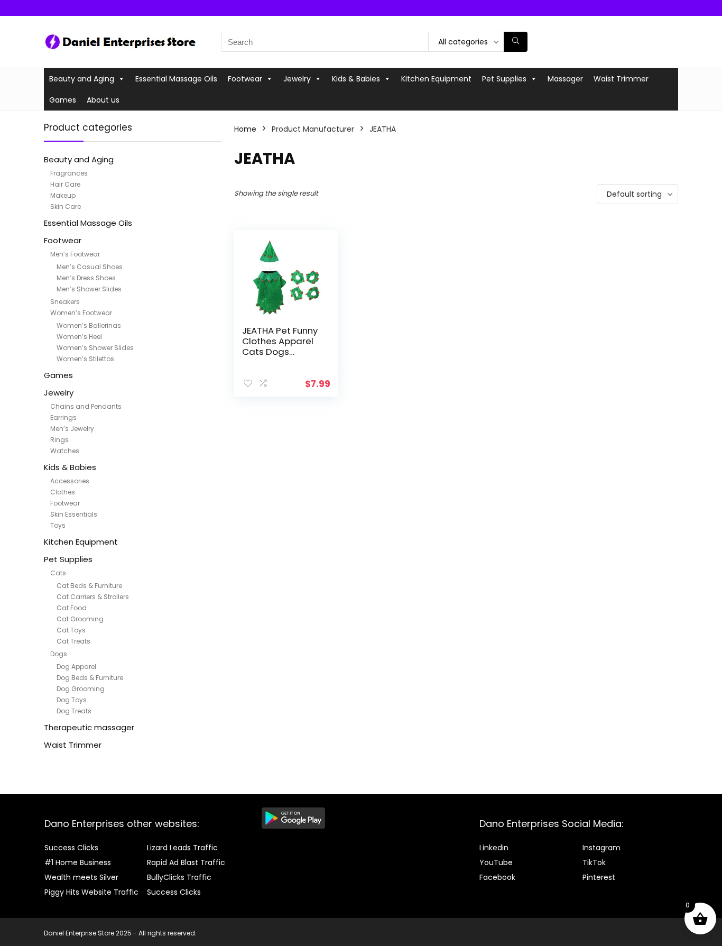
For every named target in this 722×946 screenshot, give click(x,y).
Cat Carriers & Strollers (93, 596)
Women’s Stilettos (85, 358)
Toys (58, 525)
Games (62, 100)
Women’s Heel (79, 336)
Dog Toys (72, 699)
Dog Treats (74, 710)
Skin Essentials (73, 514)
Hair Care (65, 184)
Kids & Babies (356, 79)
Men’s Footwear (75, 254)
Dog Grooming (81, 688)
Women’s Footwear (81, 312)
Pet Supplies (504, 79)
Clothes (62, 492)
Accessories (69, 480)
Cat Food (72, 607)
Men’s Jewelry (72, 428)
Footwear (245, 79)
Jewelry (297, 79)
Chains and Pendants (86, 406)
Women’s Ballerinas (89, 325)
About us (103, 100)
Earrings (63, 417)
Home (245, 129)
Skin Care (65, 206)
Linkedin (493, 847)
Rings (59, 439)
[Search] (515, 42)
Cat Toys (71, 630)
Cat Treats (73, 641)
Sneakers (65, 301)
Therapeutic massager (89, 727)
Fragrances (69, 173)
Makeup (63, 195)
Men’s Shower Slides (89, 288)
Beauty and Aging (81, 79)
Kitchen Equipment (436, 79)
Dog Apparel (76, 666)
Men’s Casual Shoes (90, 266)
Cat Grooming (80, 618)
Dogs (58, 653)
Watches (64, 450)
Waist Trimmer (621, 79)
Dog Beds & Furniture (90, 677)
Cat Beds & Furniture (89, 585)
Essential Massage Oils (176, 79)
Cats (58, 572)
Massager (565, 79)
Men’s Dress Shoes (86, 277)
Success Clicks (71, 847)
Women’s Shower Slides (95, 347)
